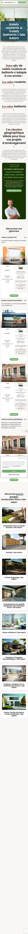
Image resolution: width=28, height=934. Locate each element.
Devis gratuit (22, 2)
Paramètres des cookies (14, 474)
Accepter (14, 471)
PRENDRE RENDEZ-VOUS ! (14, 190)
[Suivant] (26, 431)
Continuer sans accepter (21, 458)
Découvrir (14, 295)
